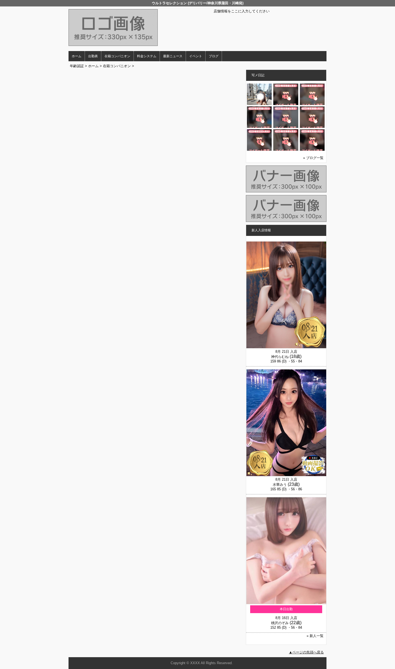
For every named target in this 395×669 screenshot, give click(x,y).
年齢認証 (77, 66)
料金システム (146, 56)
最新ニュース (172, 56)
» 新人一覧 (315, 636)
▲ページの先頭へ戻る (306, 652)
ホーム (76, 56)
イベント (195, 56)
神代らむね (280, 357)
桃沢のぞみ (280, 623)
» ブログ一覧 (313, 158)
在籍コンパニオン (117, 56)
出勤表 (93, 56)
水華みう (280, 485)
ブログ (213, 56)
